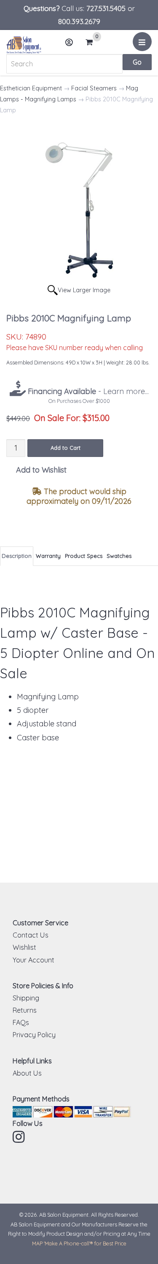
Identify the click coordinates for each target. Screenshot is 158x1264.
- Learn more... (87, 391)
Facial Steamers (94, 88)
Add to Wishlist (41, 470)
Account (69, 42)
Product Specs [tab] (83, 555)
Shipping (26, 998)
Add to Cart (65, 447)
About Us (27, 1073)
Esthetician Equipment (31, 88)
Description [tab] (17, 555)
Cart (91, 42)
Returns (25, 1010)
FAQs (21, 1022)
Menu (142, 41)
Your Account (33, 960)
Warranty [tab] (48, 555)
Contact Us (30, 935)
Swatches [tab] (119, 555)
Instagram (19, 1137)
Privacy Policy (34, 1034)
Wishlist (24, 947)
